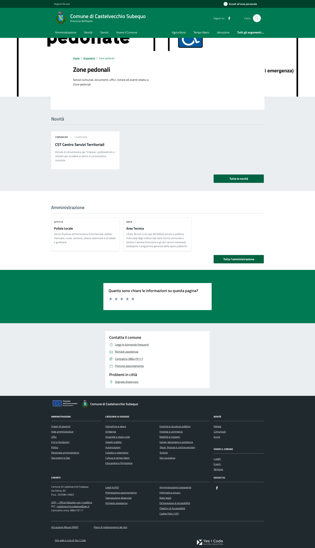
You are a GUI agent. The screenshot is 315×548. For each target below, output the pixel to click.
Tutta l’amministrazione (238, 259)
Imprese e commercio (171, 432)
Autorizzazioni (112, 447)
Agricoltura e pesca (115, 426)
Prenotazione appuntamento (121, 493)
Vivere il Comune (126, 32)
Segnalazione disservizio (118, 498)
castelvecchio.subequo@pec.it (73, 506)
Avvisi (217, 437)
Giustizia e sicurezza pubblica (174, 426)
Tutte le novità (239, 178)
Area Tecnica (135, 228)
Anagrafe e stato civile (117, 437)
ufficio (58, 221)
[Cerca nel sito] (257, 18)
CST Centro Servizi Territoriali (79, 144)
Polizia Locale (63, 228)
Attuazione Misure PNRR (64, 527)
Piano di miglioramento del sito (110, 527)
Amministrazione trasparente (175, 487)
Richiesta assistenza (116, 503)
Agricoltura (179, 32)
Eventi (217, 464)
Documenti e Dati (60, 458)
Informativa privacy (169, 493)
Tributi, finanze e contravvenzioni (177, 447)
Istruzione (223, 32)
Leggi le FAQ (112, 487)
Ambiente (110, 432)
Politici (54, 447)
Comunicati (220, 432)
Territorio (218, 469)
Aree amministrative (62, 432)
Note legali (165, 498)
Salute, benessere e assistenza (176, 442)
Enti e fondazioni (60, 442)
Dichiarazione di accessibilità (174, 503)
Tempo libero (201, 32)
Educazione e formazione (118, 463)
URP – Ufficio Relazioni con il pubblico (71, 502)
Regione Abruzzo (62, 4)
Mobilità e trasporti (169, 437)
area (129, 221)
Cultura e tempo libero (117, 458)
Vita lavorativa (167, 458)
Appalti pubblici (113, 442)
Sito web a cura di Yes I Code (70, 540)
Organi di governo (60, 426)
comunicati (61, 137)
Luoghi (217, 459)
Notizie (217, 426)
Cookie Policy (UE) (169, 514)
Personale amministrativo (65, 453)
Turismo (163, 453)
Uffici (54, 437)
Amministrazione (65, 32)
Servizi (104, 32)
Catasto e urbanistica (116, 453)
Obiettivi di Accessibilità (172, 508)
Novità (88, 32)
